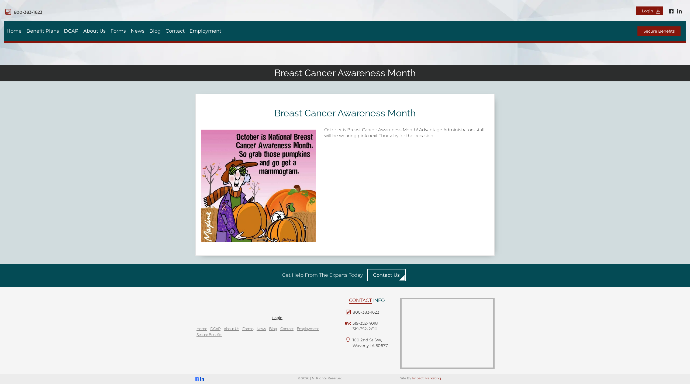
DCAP (71, 31)
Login (647, 10)
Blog (155, 31)
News (137, 31)
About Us (94, 31)
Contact (175, 31)
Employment (205, 31)
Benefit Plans (42, 31)
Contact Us (386, 275)
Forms (118, 31)
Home (14, 31)
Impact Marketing (426, 378)
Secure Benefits (659, 31)
